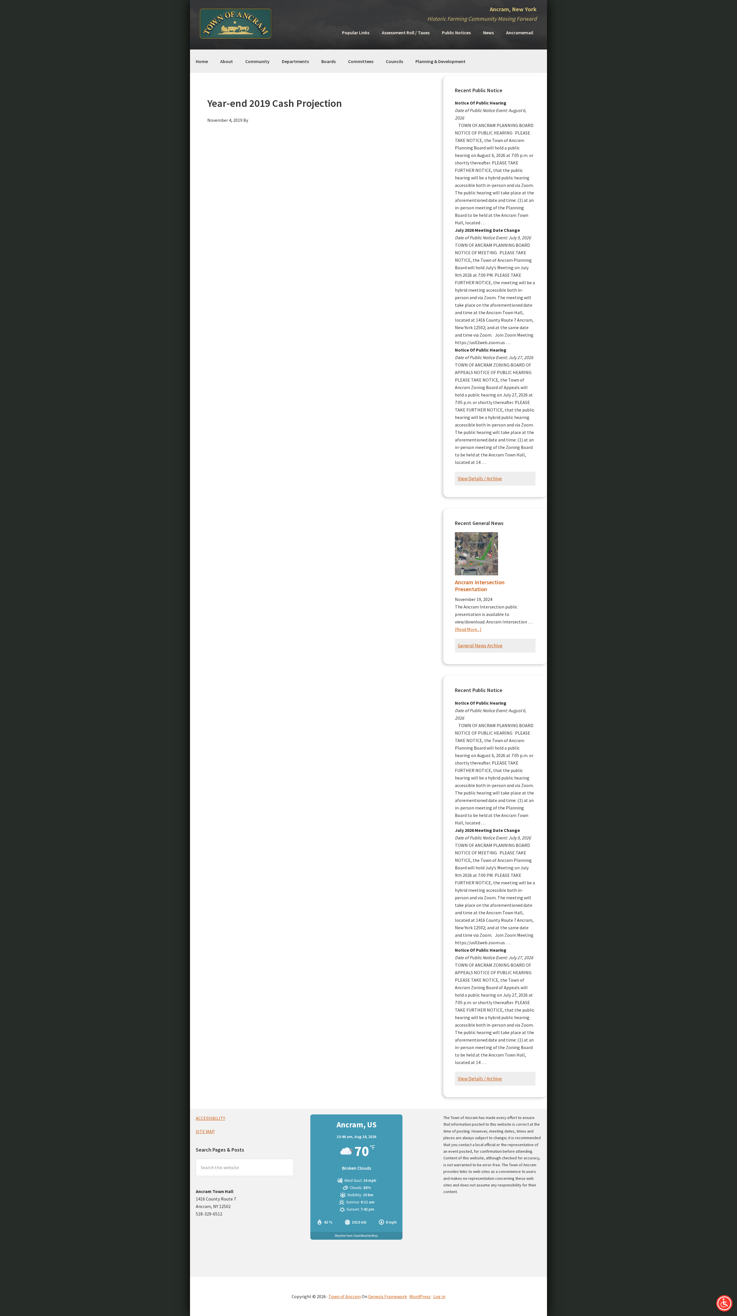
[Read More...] (468, 629)
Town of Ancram (344, 1296)
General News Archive (480, 645)
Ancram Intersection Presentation (480, 586)
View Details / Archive (480, 478)
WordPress (420, 1296)
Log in (439, 1296)
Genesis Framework (387, 1296)
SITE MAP (205, 1131)
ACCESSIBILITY (210, 1118)
